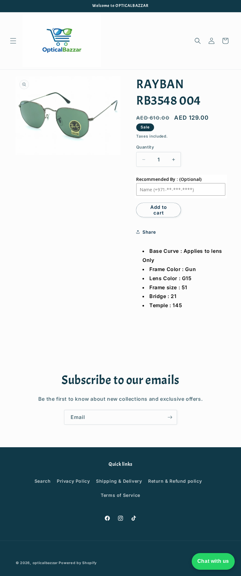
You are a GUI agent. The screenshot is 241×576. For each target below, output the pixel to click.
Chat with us (213, 561)
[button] (13, 41)
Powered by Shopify (78, 563)
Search (43, 481)
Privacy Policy (73, 481)
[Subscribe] (170, 417)
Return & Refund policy (175, 481)
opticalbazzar (45, 563)
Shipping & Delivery (119, 481)
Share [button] (149, 232)
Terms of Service (120, 495)
